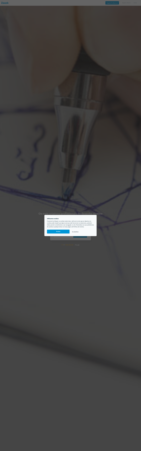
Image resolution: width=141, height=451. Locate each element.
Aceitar (58, 231)
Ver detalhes (75, 231)
